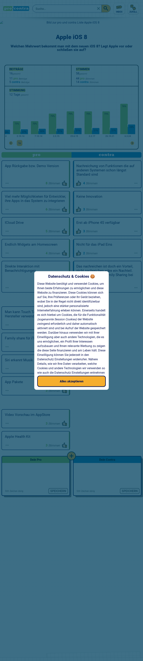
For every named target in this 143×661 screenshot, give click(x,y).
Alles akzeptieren (71, 381)
